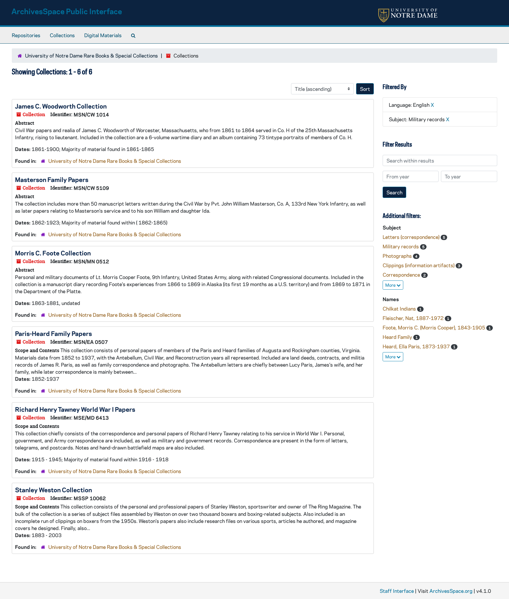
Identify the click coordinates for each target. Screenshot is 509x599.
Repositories (26, 35)
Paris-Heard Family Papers (53, 333)
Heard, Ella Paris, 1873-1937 (417, 346)
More (390, 285)
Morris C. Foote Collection (53, 253)
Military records (401, 246)
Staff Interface (397, 590)
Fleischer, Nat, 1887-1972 (414, 318)
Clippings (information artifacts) (419, 265)
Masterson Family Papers (51, 179)
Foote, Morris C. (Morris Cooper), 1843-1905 (434, 327)
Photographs (398, 255)
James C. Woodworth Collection (61, 106)
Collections (62, 35)
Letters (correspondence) (412, 237)
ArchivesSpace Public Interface (66, 11)
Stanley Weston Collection (53, 489)
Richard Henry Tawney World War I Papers (75, 409)
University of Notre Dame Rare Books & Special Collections (91, 55)
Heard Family (398, 337)
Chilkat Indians (400, 308)
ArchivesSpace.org (450, 590)
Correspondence (402, 274)
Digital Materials (103, 35)
